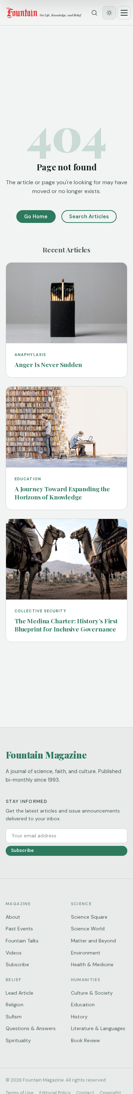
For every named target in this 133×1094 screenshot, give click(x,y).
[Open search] (94, 13)
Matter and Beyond (93, 940)
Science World (88, 928)
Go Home (36, 216)
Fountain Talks (22, 940)
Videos (14, 953)
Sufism (14, 1016)
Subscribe (22, 850)
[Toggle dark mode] (109, 13)
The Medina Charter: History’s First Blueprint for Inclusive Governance (66, 625)
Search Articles (89, 216)
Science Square (89, 917)
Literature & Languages (98, 1028)
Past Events (19, 928)
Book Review (85, 1040)
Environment (85, 953)
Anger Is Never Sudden (48, 364)
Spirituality (18, 1040)
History (79, 1016)
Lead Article (19, 993)
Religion (14, 1004)
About (13, 917)
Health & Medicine (92, 964)
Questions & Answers (31, 1028)
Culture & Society (92, 993)
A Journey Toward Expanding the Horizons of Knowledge (62, 493)
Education (83, 1004)
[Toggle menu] (124, 13)
